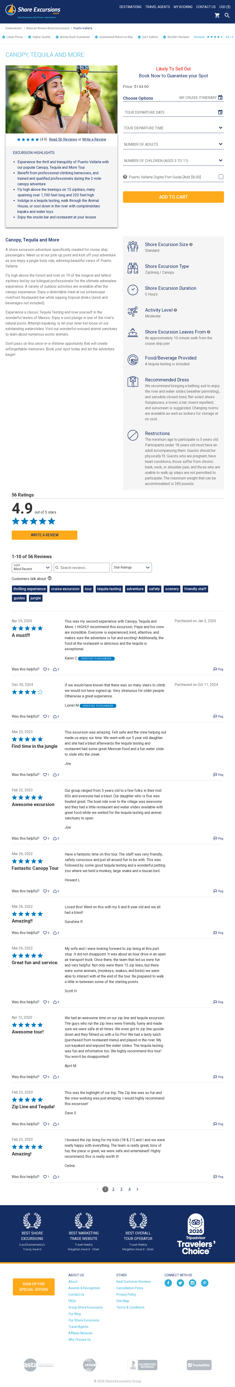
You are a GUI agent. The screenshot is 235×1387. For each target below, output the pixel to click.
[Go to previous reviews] (97, 1189)
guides (19, 598)
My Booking (183, 7)
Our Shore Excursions (83, 1320)
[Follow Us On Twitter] (180, 1283)
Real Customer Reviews (133, 1281)
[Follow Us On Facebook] (168, 1283)
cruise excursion (65, 589)
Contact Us (206, 7)
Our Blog (74, 1314)
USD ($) (224, 7)
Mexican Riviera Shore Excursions (48, 28)
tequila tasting (109, 589)
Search (227, 15)
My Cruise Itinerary (198, 98)
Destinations (131, 7)
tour (88, 589)
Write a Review (94, 139)
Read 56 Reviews (63, 139)
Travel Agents (157, 7)
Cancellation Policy (129, 1288)
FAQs (72, 1301)
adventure (135, 589)
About (72, 1281)
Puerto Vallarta (82, 28)
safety (154, 589)
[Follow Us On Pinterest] (204, 1283)
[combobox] (32, 567)
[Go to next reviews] (137, 1189)
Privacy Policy (126, 1294)
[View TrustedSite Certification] (199, 1365)
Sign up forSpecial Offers (33, 1287)
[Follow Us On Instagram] (192, 1283)
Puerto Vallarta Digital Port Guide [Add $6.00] (165, 177)
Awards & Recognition (84, 1288)
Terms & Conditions (130, 1307)
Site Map (122, 1301)
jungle (36, 598)
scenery (172, 589)
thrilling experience (30, 589)
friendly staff (195, 589)
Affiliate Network (80, 1333)
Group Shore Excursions (85, 1307)
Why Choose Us (79, 1339)
